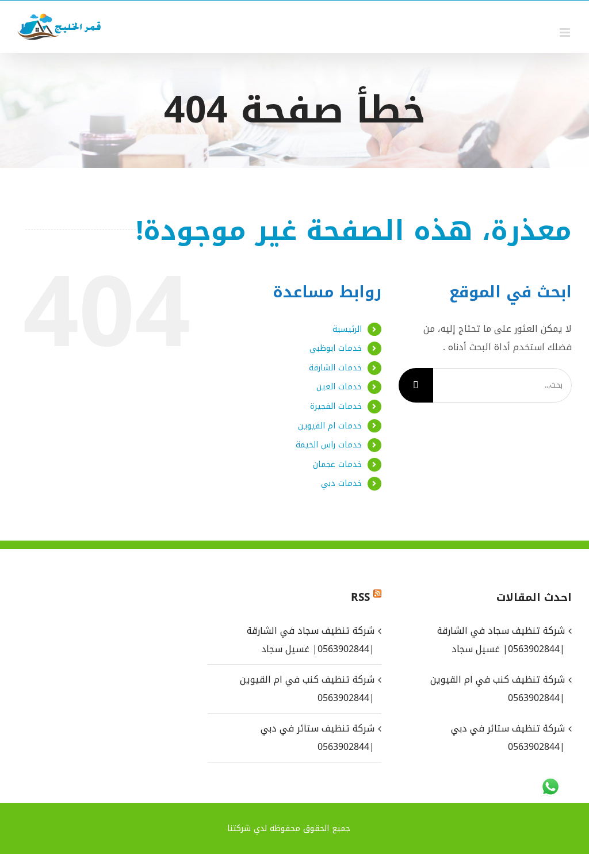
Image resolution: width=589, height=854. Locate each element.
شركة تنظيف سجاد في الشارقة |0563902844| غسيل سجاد (310, 640)
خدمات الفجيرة (336, 406)
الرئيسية (347, 329)
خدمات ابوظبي (335, 348)
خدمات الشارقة (335, 368)
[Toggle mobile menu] (566, 32)
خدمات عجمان (337, 464)
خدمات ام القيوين (330, 426)
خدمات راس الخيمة (329, 445)
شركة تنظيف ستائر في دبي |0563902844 (317, 737)
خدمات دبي (341, 483)
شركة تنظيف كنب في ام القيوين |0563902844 (307, 689)
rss (360, 597)
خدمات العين (339, 387)
